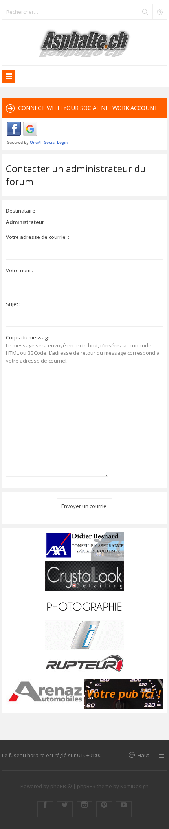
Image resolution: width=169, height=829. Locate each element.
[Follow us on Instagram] (84, 809)
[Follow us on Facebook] (45, 809)
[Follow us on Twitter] (65, 809)
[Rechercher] (145, 11)
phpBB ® (61, 786)
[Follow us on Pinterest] (104, 809)
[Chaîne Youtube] (124, 809)
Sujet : (13, 304)
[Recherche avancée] (159, 11)
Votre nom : (19, 270)
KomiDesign (134, 786)
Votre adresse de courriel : (37, 236)
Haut (143, 754)
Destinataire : (22, 210)
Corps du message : (29, 337)
